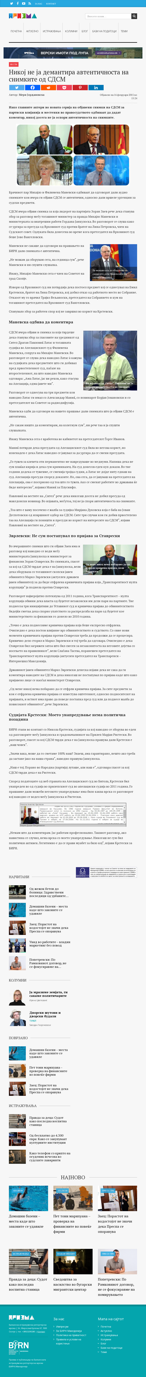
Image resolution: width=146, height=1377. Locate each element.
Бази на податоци (104, 31)
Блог (85, 31)
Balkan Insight (66, 1253)
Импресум (62, 1326)
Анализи (18, 1190)
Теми (124, 31)
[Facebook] (32, 87)
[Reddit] (48, 87)
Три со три (108, 1190)
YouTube (23, 3)
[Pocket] (64, 87)
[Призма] (28, 1317)
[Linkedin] (96, 87)
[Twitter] (16, 87)
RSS (29, 3)
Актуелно (32, 31)
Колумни (71, 31)
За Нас (38, 3)
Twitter (11, 3)
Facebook (17, 3)
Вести (13, 64)
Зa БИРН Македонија (69, 1331)
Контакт (51, 3)
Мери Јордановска (31, 95)
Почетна (16, 31)
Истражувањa (52, 31)
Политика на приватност (71, 1335)
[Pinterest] (80, 87)
